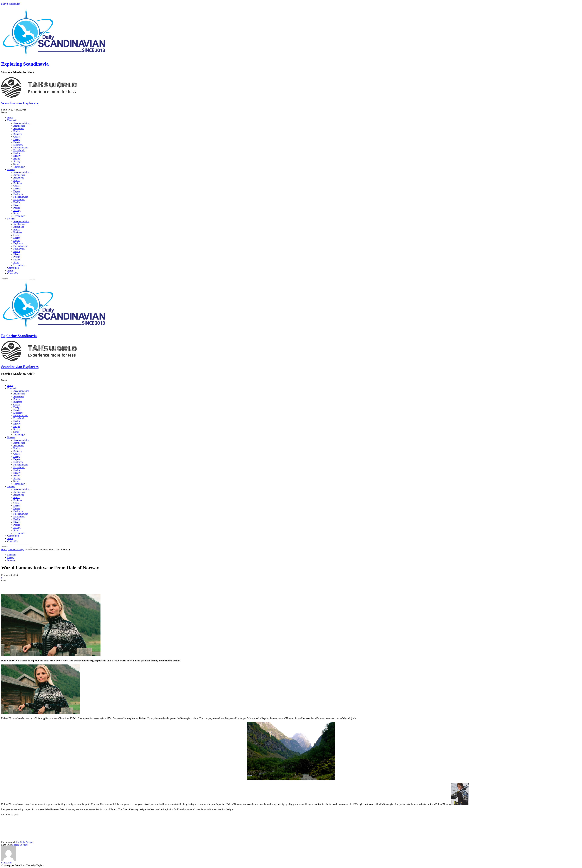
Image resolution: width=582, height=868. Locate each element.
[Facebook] (6, 585)
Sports (16, 164)
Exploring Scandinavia (25, 64)
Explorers (18, 145)
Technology (19, 166)
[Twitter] (17, 585)
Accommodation (21, 123)
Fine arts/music (20, 147)
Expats (16, 142)
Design (16, 139)
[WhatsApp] (39, 585)
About (10, 270)
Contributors (13, 268)
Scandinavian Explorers (19, 103)
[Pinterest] (28, 585)
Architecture (19, 125)
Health (16, 153)
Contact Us (12, 273)
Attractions (18, 128)
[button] (291, 112)
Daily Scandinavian (10, 3)
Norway (11, 169)
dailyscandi (6, 862)
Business (17, 134)
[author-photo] (8, 860)
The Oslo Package (24, 842)
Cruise (16, 136)
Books (16, 131)
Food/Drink (19, 150)
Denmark (11, 120)
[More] (50, 585)
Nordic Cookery (20, 844)
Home (10, 117)
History (16, 156)
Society (16, 161)
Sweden (11, 218)
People (16, 158)
